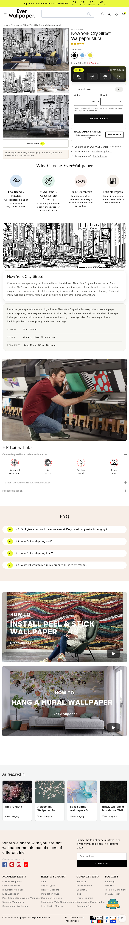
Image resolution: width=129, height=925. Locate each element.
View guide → (117, 147)
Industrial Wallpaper (13, 889)
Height (103, 95)
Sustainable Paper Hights (90, 902)
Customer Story (85, 906)
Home (5, 25)
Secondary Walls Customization (58, 902)
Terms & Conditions (116, 889)
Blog (78, 894)
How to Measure (50, 889)
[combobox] (68, 13)
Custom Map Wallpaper (15, 906)
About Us (81, 881)
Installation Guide (51, 894)
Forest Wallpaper (11, 885)
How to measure (90, 111)
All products (16, 25)
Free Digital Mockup (52, 906)
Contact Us (82, 889)
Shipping (110, 881)
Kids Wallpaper (10, 894)
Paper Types (48, 885)
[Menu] (5, 13)
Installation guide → (102, 151)
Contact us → (100, 156)
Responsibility (84, 885)
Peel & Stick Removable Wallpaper (21, 898)
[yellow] (90, 55)
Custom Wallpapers (13, 902)
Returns (109, 885)
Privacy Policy (113, 894)
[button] (78, 43)
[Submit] (89, 13)
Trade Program (84, 898)
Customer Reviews (51, 898)
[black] (74, 55)
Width (77, 95)
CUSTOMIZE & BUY (99, 118)
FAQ (43, 881)
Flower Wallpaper (12, 881)
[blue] (82, 55)
